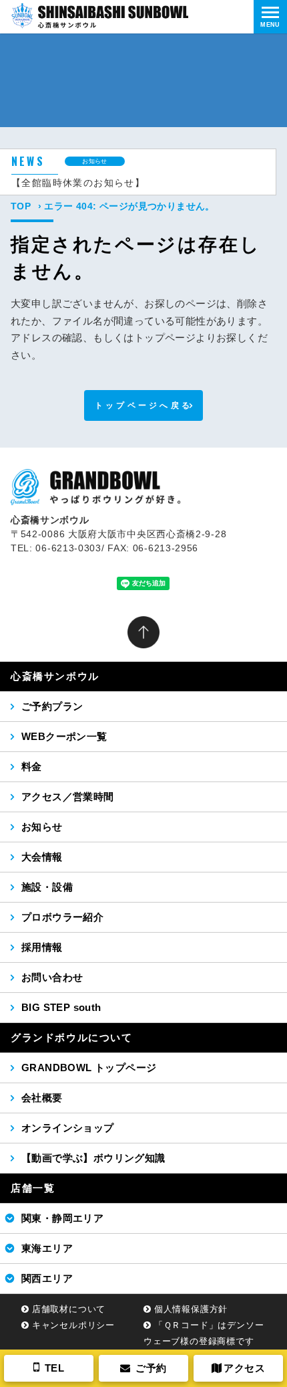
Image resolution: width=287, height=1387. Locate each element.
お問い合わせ (52, 977)
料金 (31, 766)
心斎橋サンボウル (55, 676)
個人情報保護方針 (191, 1309)
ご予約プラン (52, 706)
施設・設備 (47, 887)
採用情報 (42, 947)
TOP (21, 206)
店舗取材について (68, 1309)
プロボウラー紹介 (62, 917)
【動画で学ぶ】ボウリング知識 (93, 1158)
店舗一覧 (33, 1188)
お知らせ (42, 826)
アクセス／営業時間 (67, 796)
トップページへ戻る (144, 405)
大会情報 (42, 856)
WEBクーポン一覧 (64, 736)
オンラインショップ (67, 1127)
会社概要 (42, 1097)
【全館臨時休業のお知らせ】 (78, 182)
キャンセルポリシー (73, 1325)
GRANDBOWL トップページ (88, 1067)
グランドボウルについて (72, 1037)
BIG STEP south (61, 1007)
